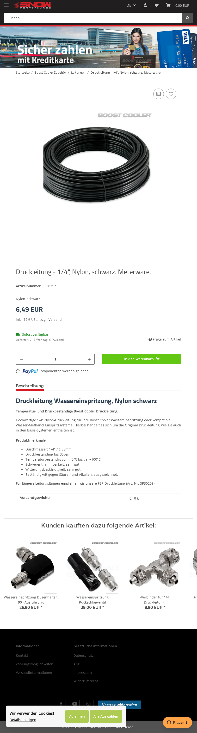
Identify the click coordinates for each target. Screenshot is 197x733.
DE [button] (128, 5)
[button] (145, 5)
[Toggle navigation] (6, 3)
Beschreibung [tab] (30, 386)
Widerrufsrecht (86, 681)
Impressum (83, 672)
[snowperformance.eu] (31, 5)
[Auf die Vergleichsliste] (158, 94)
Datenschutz (84, 655)
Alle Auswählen (105, 716)
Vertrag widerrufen (119, 704)
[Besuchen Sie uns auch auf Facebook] (61, 704)
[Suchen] (187, 18)
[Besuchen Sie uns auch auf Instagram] (88, 704)
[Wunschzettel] (156, 5)
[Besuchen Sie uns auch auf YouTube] (75, 704)
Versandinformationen (34, 672)
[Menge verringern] (21, 359)
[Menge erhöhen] (89, 359)
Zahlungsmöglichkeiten (34, 664)
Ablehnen (77, 716)
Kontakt (22, 655)
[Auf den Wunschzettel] (171, 94)
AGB (77, 664)
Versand (55, 319)
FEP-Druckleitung (111, 483)
